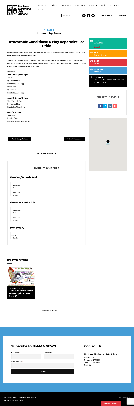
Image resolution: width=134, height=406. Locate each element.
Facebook (88, 15)
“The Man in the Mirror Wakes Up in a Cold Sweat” (21, 293)
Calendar (122, 15)
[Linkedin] (110, 106)
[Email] (115, 106)
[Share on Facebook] (100, 106)
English (107, 403)
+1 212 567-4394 (93, 362)
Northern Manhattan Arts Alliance (23, 398)
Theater (49, 30)
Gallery (54, 5)
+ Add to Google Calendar (19, 139)
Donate (40, 9)
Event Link (98, 72)
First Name (15, 352)
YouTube (93, 15)
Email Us (87, 365)
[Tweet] (105, 106)
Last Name (48, 352)
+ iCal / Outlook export (74, 139)
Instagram (84, 15)
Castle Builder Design (17, 400)
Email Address (17, 361)
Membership (107, 15)
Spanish (114, 403)
